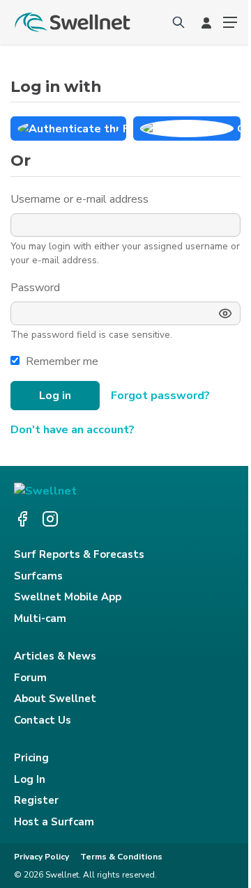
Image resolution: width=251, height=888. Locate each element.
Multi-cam (40, 618)
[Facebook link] (22, 519)
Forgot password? (160, 395)
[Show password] (225, 313)
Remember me (62, 361)
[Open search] (178, 22)
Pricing (31, 758)
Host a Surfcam (54, 822)
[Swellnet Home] (73, 22)
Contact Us (42, 720)
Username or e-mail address (80, 199)
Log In (29, 779)
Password (36, 287)
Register (36, 800)
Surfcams (38, 576)
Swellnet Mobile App (67, 597)
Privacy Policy (41, 856)
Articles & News (55, 656)
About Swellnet (55, 699)
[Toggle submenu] (230, 22)
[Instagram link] (50, 519)
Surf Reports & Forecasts (79, 554)
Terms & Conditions (121, 856)
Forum (30, 678)
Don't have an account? (72, 429)
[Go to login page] (206, 22)
